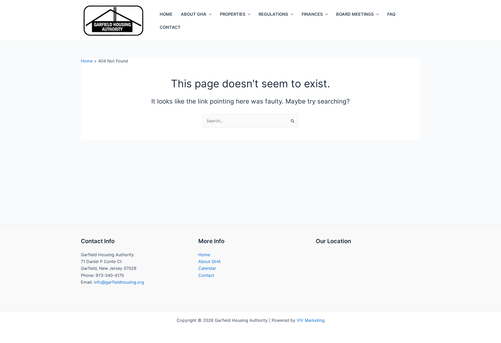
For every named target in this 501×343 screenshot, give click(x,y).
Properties (232, 14)
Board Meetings (355, 14)
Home (166, 14)
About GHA (193, 14)
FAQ (391, 14)
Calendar (207, 268)
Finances (312, 14)
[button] (209, 14)
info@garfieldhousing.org (119, 282)
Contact (170, 27)
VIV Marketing (311, 320)
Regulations (273, 14)
